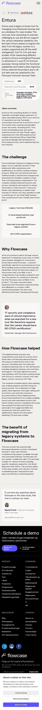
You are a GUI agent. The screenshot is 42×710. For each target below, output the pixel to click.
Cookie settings (21, 693)
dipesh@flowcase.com (14, 517)
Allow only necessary (21, 699)
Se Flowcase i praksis (28, 548)
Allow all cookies (21, 705)
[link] (4, 13)
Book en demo (8, 548)
